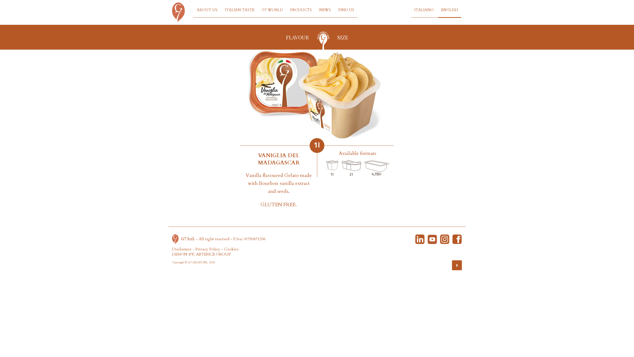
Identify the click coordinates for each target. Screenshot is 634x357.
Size (342, 37)
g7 (323, 40)
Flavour (297, 37)
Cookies (231, 249)
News (325, 9)
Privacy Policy (207, 249)
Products (301, 9)
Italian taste (239, 9)
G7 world (272, 9)
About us (207, 9)
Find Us (346, 9)
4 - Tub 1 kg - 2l (352, 168)
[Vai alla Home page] (176, 239)
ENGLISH (449, 9)
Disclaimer (181, 249)
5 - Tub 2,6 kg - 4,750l (377, 168)
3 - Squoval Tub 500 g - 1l (332, 168)
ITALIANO (424, 9)
